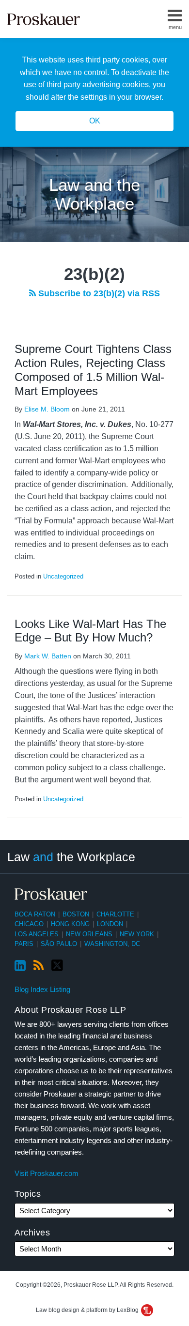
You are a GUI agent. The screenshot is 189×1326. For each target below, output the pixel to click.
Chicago (29, 924)
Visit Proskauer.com (47, 1173)
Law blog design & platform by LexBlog (88, 1310)
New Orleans (89, 934)
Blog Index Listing (42, 989)
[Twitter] (57, 966)
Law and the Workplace (94, 194)
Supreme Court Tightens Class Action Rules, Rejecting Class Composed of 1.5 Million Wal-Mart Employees (93, 369)
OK (94, 121)
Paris (24, 943)
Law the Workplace (71, 857)
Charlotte (115, 914)
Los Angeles (37, 934)
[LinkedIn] (20, 966)
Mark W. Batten (47, 656)
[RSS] (38, 966)
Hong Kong (70, 924)
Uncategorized (63, 576)
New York (137, 934)
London (110, 924)
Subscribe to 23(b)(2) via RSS (98, 293)
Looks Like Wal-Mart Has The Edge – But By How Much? (90, 630)
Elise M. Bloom (47, 409)
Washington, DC (112, 943)
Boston (76, 914)
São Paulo (59, 943)
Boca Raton (35, 914)
